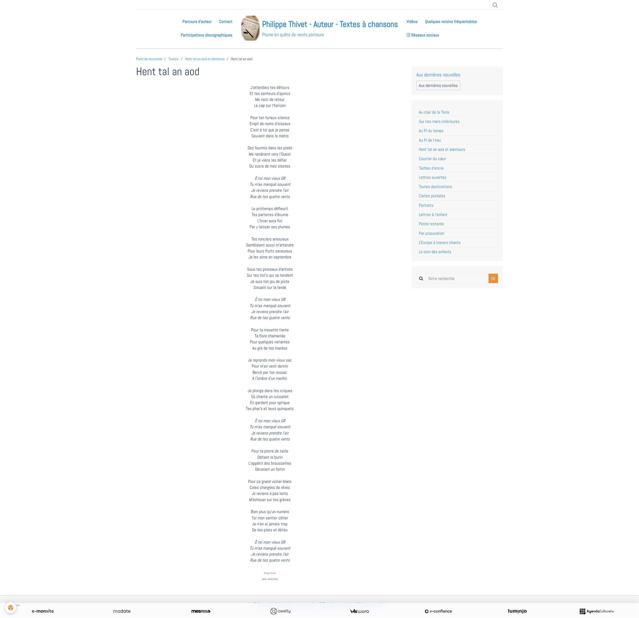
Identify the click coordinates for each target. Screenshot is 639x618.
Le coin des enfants (435, 251)
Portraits (426, 205)
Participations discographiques (206, 35)
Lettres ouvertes (432, 177)
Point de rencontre (149, 58)
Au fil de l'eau (430, 140)
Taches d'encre (431, 168)
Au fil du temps (431, 130)
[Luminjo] (517, 611)
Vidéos (412, 21)
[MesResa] (201, 611)
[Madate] (122, 611)
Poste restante (431, 223)
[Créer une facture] (359, 611)
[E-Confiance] (438, 611)
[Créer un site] (42, 611)
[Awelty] (280, 611)
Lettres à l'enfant (433, 214)
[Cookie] (10, 607)
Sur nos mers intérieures (439, 121)
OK (493, 278)
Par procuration (431, 233)
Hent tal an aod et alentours (205, 58)
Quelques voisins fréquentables (451, 21)
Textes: (173, 58)
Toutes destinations (435, 186)
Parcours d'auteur (197, 21)
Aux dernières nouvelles (438, 85)
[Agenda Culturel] (596, 611)
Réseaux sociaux (424, 35)
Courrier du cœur (432, 158)
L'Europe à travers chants (440, 242)
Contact (225, 21)
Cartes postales (432, 196)
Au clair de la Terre (434, 112)
